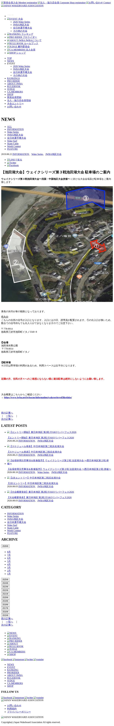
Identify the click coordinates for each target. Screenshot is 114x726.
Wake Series (13, 132)
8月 (9, 552)
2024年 (5, 583)
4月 (9, 564)
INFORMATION (15, 129)
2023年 (5, 587)
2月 (9, 570)
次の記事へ (7, 419)
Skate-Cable (13, 143)
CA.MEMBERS (15, 91)
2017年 (5, 608)
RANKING (12, 670)
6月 (9, 558)
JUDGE (11, 89)
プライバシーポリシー (19, 711)
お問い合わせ (14, 106)
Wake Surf (12, 141)
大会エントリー (15, 103)
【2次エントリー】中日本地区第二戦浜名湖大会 (32, 483)
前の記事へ (7, 413)
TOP (9, 58)
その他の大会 (20, 31)
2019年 (5, 601)
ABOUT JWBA (15, 83)
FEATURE (12, 149)
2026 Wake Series (21, 22)
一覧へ (9, 416)
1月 (9, 573)
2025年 (5, 579)
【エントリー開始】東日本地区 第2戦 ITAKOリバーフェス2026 (40, 437)
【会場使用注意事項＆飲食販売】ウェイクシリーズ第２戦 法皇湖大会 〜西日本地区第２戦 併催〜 (59, 469)
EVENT (11, 667)
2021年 (5, 594)
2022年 (5, 590)
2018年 (5, 604)
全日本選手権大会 (22, 28)
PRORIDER (13, 672)
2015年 (5, 615)
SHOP (10, 94)
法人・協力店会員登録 (19, 100)
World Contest (14, 146)
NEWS (10, 61)
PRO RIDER (13, 81)
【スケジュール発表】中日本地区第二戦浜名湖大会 (34, 452)
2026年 (5, 546)
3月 (9, 567)
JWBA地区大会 (21, 24)
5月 (9, 561)
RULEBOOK (13, 86)
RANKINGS (13, 78)
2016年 (5, 612)
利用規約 (12, 708)
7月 (9, 555)
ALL (9, 126)
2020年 (5, 597)
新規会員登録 (14, 97)
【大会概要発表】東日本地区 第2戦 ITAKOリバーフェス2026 (39, 497)
